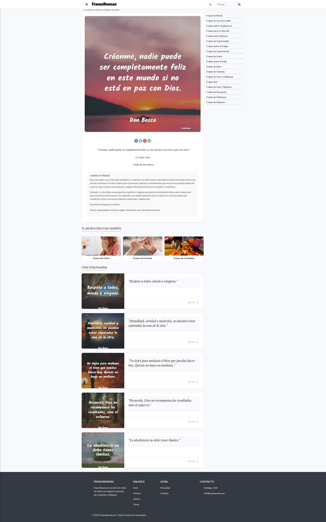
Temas (136, 504)
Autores (136, 499)
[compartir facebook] (136, 141)
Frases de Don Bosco (143, 164)
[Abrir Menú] (86, 4)
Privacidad (165, 488)
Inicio (135, 488)
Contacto (164, 493)
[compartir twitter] (140, 141)
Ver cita (191, 302)
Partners (137, 493)
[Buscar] (239, 4)
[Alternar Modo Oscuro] (210, 4)
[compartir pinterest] (145, 141)
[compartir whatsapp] (149, 141)
